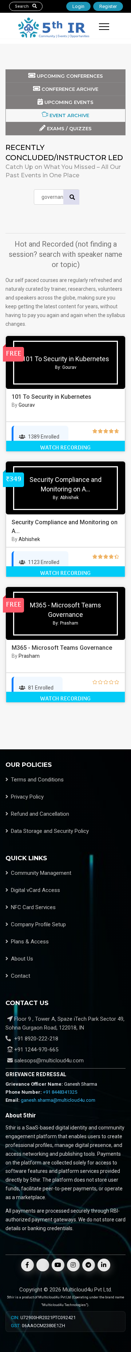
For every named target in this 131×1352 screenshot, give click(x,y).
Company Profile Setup (38, 924)
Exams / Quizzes (68, 128)
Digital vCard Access (35, 890)
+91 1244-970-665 (35, 1049)
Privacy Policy (27, 796)
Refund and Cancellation (40, 814)
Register (108, 6)
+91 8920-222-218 (35, 1038)
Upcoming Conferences (69, 76)
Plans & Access (30, 941)
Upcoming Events (68, 102)
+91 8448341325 (60, 1092)
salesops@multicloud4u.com (49, 1060)
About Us (22, 958)
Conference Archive (69, 89)
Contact (20, 976)
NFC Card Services (33, 907)
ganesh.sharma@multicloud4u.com (58, 1100)
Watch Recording (65, 448)
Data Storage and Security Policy (50, 831)
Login (78, 6)
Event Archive (68, 115)
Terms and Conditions (37, 779)
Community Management (41, 873)
